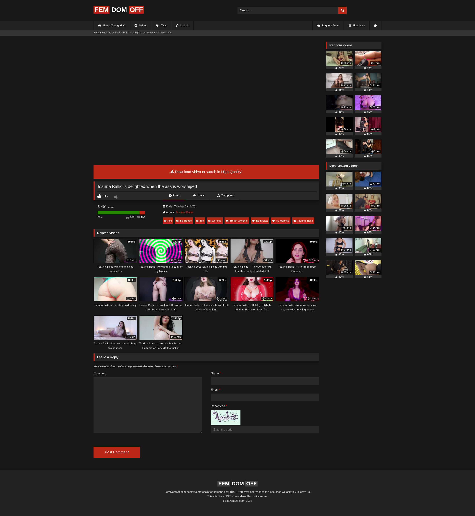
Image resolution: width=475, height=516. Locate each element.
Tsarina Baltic (185, 212)
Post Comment (117, 452)
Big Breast (262, 220)
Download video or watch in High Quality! (208, 172)
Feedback (359, 25)
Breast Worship (239, 220)
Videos (142, 25)
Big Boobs (186, 220)
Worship (216, 220)
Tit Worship (282, 220)
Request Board (330, 25)
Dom (118, 10)
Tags (163, 25)
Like (105, 196)
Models (184, 25)
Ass (170, 220)
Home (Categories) (113, 25)
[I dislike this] (116, 197)
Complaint (227, 195)
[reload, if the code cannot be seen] (225, 423)
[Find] (342, 10)
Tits (202, 220)
